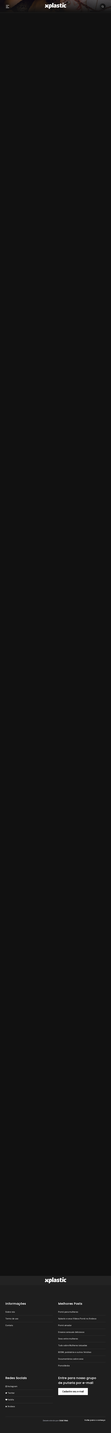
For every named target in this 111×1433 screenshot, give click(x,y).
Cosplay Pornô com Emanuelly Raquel (76, 252)
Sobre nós (10, 1312)
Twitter (11, 1393)
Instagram (12, 1386)
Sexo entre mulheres (68, 1339)
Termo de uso (11, 1319)
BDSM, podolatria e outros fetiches (74, 1352)
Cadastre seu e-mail (73, 1391)
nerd (57, 1097)
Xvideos (11, 1406)
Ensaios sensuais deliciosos (71, 1332)
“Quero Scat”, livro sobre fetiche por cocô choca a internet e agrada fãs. (53, 1190)
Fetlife (10, 1400)
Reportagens (23, 99)
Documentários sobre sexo (71, 1359)
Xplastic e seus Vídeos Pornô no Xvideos (77, 1319)
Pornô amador (65, 1325)
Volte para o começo (95, 1420)
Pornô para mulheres (68, 1312)
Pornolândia (64, 1366)
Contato (9, 1325)
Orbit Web (63, 1420)
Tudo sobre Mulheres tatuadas (72, 1345)
